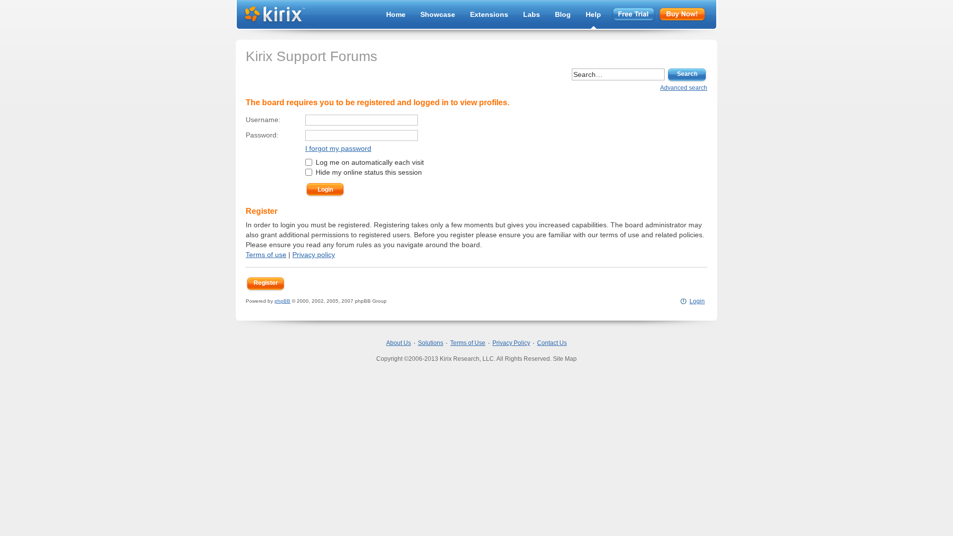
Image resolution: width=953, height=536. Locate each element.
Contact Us (552, 342)
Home (396, 14)
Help (593, 14)
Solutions (430, 342)
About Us (398, 342)
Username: (263, 120)
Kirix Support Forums (311, 56)
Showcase (437, 14)
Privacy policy (313, 255)
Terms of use (266, 255)
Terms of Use (467, 342)
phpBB (282, 301)
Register (266, 282)
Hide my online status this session (368, 172)
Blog (563, 14)
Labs (531, 14)
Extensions (489, 14)
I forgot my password (338, 148)
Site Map (565, 358)
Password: (262, 135)
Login (697, 301)
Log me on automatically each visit (369, 162)
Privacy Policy (511, 342)
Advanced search (683, 87)
